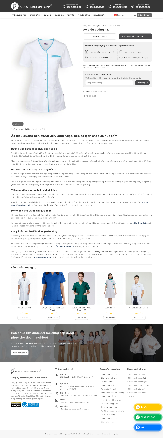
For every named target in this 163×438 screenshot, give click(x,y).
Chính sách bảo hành (137, 393)
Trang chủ (87, 26)
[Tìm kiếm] (135, 15)
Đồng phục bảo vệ (108, 396)
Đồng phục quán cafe (110, 418)
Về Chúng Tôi (19, 15)
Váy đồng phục (107, 382)
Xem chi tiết (24, 318)
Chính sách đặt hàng (136, 374)
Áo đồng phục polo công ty (112, 411)
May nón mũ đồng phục (111, 400)
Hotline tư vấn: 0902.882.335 (135, 36)
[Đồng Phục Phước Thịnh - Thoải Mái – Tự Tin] (31, 6)
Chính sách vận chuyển (137, 382)
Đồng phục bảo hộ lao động (112, 393)
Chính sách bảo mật (136, 389)
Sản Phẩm (35, 15)
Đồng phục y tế (107, 385)
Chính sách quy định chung (139, 385)
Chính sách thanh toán (137, 378)
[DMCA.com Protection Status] (16, 405)
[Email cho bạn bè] (90, 96)
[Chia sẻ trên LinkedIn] (95, 96)
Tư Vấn (47, 15)
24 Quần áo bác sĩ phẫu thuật (53, 309)
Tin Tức (70, 15)
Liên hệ (131, 396)
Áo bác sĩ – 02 (24, 308)
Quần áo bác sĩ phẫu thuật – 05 (81, 309)
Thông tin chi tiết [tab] (20, 129)
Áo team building (108, 414)
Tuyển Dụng (84, 15)
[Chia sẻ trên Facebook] (84, 96)
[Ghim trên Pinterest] (92, 96)
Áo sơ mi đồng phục (109, 404)
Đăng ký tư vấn (100, 36)
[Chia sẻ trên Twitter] (87, 96)
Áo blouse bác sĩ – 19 (138, 308)
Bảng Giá (59, 15)
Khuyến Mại (99, 15)
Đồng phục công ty (109, 374)
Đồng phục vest (107, 422)
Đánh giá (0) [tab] (38, 129)
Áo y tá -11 (110, 308)
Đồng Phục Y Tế (99, 26)
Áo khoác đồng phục (110, 389)
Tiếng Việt (121, 15)
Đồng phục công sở (109, 378)
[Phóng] (18, 124)
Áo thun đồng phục (109, 407)
